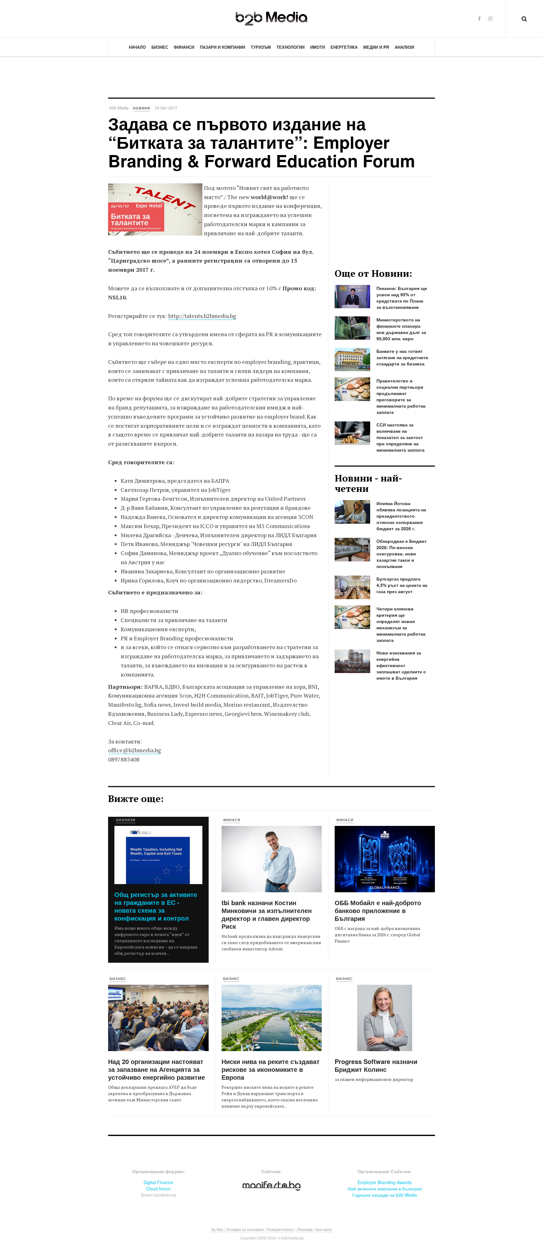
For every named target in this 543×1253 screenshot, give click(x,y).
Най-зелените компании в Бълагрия (385, 1188)
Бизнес (159, 47)
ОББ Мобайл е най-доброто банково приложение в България (378, 910)
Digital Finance (158, 1182)
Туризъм (261, 47)
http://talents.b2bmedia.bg (202, 316)
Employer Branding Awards (385, 1182)
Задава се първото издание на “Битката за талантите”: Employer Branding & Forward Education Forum (261, 142)
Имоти (317, 47)
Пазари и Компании (222, 47)
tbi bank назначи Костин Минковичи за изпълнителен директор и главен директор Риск (267, 914)
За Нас (217, 1229)
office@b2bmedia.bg (134, 750)
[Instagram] (490, 18)
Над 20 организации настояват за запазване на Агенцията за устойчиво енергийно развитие (156, 1069)
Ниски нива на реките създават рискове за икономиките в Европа (271, 1069)
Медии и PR (376, 47)
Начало (137, 47)
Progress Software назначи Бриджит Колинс (376, 1065)
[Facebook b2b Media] (479, 18)
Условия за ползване (245, 1229)
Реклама (305, 1229)
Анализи (404, 47)
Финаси (231, 819)
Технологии (290, 47)
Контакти (323, 1229)
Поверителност (281, 1229)
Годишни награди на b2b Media (384, 1195)
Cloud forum (158, 1188)
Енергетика (344, 47)
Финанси (184, 47)
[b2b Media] (271, 19)
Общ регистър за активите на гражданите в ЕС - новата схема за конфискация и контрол (155, 906)
